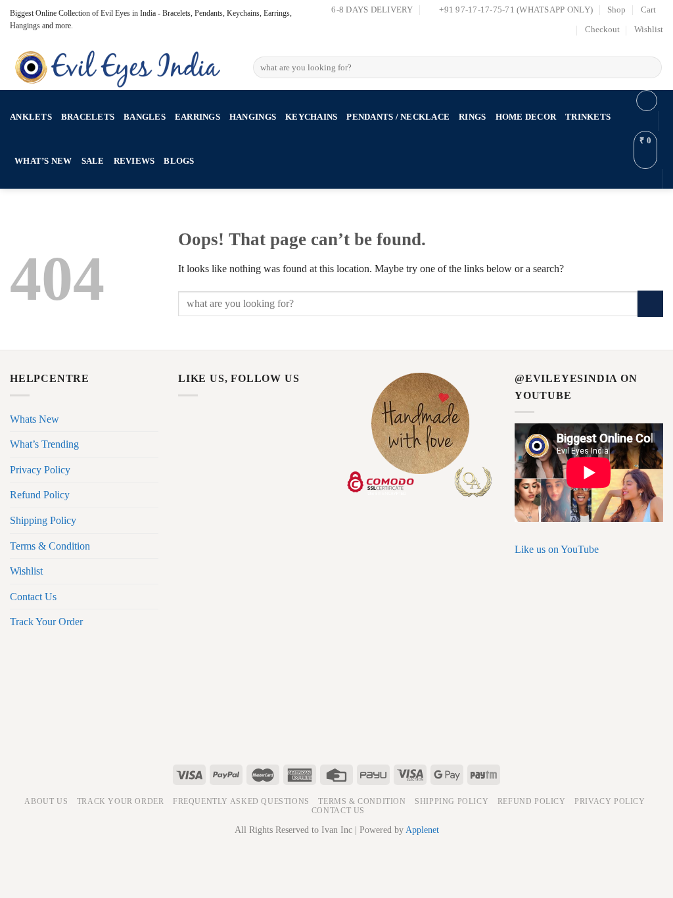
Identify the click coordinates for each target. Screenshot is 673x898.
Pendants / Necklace (398, 117)
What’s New (43, 161)
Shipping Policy (43, 520)
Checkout (602, 29)
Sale (92, 161)
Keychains (311, 117)
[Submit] (650, 68)
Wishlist (648, 29)
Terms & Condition (50, 546)
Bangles (145, 117)
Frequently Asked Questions (241, 801)
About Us (46, 801)
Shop (616, 9)
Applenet (422, 829)
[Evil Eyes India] (121, 64)
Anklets (31, 117)
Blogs (179, 161)
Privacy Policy (40, 469)
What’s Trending (44, 444)
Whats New (34, 419)
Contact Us (33, 596)
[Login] (646, 100)
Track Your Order (46, 621)
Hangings (252, 117)
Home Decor (526, 117)
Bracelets (87, 117)
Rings (472, 117)
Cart (648, 9)
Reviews (134, 161)
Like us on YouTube (557, 549)
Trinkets (588, 117)
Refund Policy (40, 494)
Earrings (197, 117)
